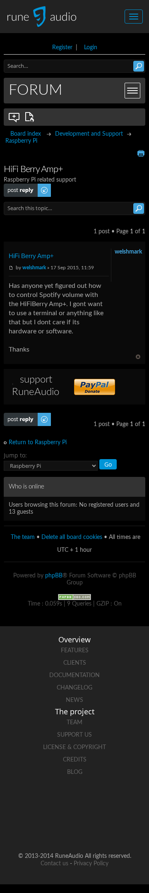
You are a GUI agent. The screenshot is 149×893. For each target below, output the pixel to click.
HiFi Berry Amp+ (31, 255)
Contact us (54, 864)
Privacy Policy (91, 864)
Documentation (74, 675)
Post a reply (19, 187)
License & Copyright (74, 747)
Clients (74, 663)
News (74, 700)
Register (62, 47)
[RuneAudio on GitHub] (27, 801)
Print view (140, 153)
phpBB (53, 576)
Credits (75, 760)
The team (23, 537)
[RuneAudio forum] (43, 829)
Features (75, 651)
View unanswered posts (14, 117)
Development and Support (89, 134)
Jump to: (15, 455)
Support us (74, 735)
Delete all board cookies (71, 537)
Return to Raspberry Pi (38, 442)
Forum (35, 90)
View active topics (31, 117)
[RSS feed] (74, 829)
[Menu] (132, 90)
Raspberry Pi (21, 141)
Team (74, 722)
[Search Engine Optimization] (74, 597)
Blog (74, 772)
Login (90, 47)
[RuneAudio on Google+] (121, 801)
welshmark (34, 267)
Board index (25, 134)
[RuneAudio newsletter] (106, 829)
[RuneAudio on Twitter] (90, 801)
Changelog (74, 688)
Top (138, 356)
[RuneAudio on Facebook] (58, 801)
